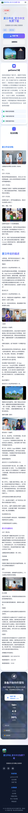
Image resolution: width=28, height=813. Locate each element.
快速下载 (14, 782)
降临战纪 (14, 801)
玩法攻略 (14, 779)
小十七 (14, 791)
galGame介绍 (14, 777)
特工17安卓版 (14, 799)
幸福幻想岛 (14, 796)
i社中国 (14, 793)
